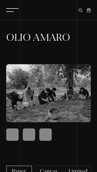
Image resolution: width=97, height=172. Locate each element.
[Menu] (12, 10)
